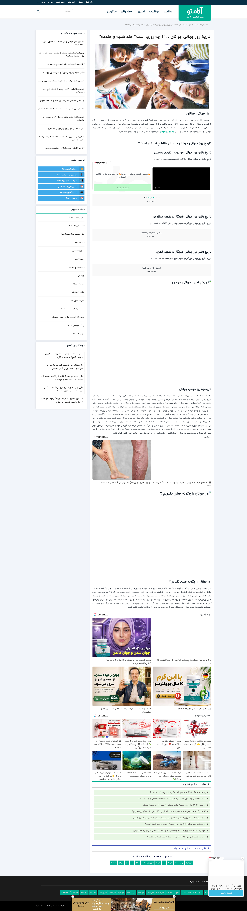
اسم (206, 903)
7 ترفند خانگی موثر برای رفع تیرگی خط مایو (66, 128)
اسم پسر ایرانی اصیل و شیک (72, 309)
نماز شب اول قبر (77, 300)
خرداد (170, 873)
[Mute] (159, 199)
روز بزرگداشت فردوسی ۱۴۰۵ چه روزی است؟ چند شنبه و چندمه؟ (176, 847)
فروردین (189, 873)
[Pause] (155, 199)
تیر (164, 873)
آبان (137, 873)
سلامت (168, 12)
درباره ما (50, 2)
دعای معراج (79, 242)
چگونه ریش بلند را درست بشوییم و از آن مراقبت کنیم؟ (61, 109)
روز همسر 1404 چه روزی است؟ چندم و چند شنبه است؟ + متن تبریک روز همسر (169, 828)
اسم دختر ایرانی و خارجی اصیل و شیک (68, 317)
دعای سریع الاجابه (76, 267)
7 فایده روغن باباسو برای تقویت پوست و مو (65, 64)
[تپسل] (94, 163)
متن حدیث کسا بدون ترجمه (72, 234)
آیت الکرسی (66, 903)
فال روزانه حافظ (78, 333)
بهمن (121, 873)
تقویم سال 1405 (181, 25)
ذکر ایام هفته (78, 284)
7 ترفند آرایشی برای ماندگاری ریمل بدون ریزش (64, 148)
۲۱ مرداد (151, 208)
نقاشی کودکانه (78, 292)
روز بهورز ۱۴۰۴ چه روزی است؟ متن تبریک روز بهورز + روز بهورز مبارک (174, 816)
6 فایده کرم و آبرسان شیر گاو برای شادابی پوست (63, 72)
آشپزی (141, 12)
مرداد (158, 873)
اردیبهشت (179, 873)
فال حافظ (89, 2)
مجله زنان (127, 12)
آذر (132, 873)
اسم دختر (71, 2)
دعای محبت (186, 903)
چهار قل (81, 275)
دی (127, 873)
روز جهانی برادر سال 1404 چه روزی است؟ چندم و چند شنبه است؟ (175, 835)
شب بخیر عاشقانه (76, 225)
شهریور (150, 873)
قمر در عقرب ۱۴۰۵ (76, 217)
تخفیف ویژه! (122, 198)
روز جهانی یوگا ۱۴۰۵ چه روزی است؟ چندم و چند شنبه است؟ (178, 803)
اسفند (113, 873)
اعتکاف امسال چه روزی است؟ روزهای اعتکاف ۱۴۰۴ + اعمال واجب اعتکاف (172, 809)
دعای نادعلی (79, 259)
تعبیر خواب (60, 2)
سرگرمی (112, 12)
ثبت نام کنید (226, 893)
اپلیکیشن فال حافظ (76, 325)
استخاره (80, 2)
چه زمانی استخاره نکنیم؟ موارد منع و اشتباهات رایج (62, 100)
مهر (143, 873)
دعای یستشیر (78, 250)
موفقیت (154, 12)
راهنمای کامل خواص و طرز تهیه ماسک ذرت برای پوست (61, 81)
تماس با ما (41, 2)
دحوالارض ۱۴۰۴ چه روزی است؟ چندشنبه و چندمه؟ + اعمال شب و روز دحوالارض (169, 841)
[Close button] (174, 896)
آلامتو (191, 25)
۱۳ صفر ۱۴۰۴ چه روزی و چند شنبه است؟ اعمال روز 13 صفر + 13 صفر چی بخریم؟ (169, 822)
